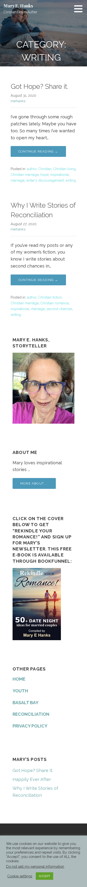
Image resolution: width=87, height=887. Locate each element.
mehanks (18, 101)
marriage (17, 180)
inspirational (59, 175)
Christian (44, 169)
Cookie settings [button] (19, 876)
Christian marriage (25, 175)
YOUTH (20, 690)
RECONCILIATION (31, 714)
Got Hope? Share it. (39, 86)
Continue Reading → (38, 151)
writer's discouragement (45, 180)
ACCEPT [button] (44, 876)
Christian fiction (50, 297)
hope (44, 175)
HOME (19, 679)
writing (70, 180)
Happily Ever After (32, 779)
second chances (59, 309)
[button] (80, 8)
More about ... (34, 483)
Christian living (64, 169)
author (31, 169)
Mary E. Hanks (18, 6)
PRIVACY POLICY (30, 725)
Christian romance (54, 303)
